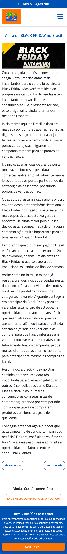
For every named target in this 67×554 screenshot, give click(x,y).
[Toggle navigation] (60, 17)
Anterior (14, 465)
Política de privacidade (39, 538)
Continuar (33, 547)
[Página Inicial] (11, 17)
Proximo (53, 465)
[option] (33, 4)
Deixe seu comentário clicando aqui (35, 498)
